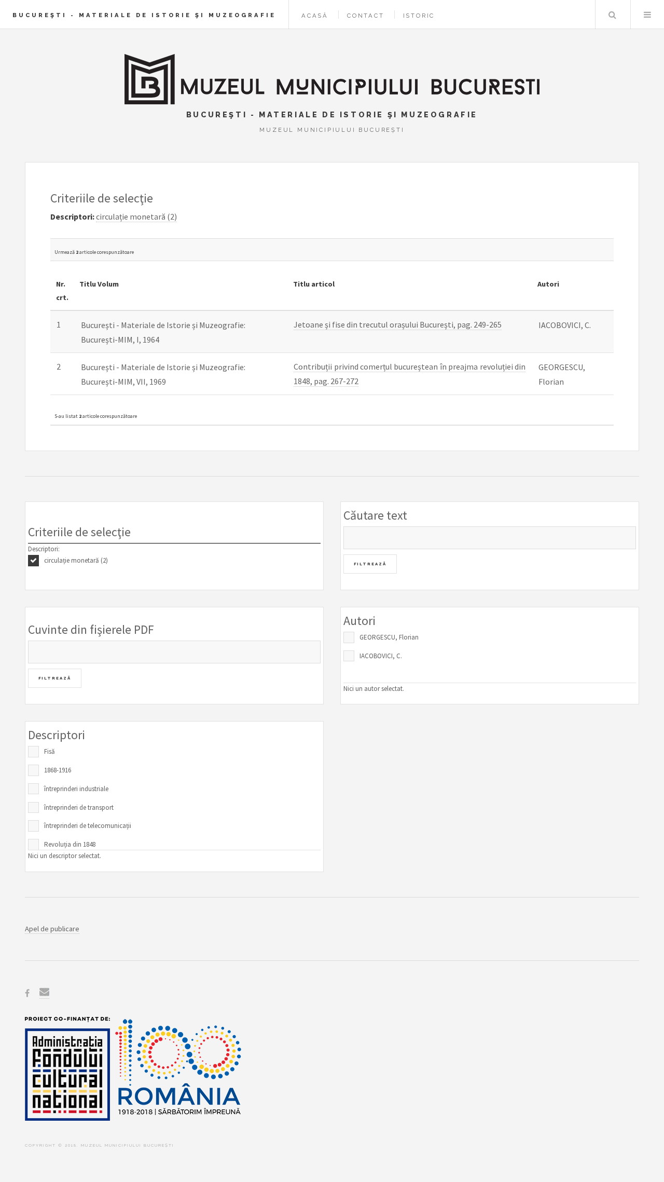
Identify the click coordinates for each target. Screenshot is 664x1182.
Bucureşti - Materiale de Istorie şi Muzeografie (144, 15)
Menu (647, 14)
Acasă (314, 15)
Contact (365, 15)
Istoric (419, 15)
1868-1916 (57, 770)
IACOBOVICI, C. (380, 655)
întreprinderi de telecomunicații (87, 825)
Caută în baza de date (612, 14)
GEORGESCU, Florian (389, 637)
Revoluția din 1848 (69, 844)
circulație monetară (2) (76, 560)
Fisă (49, 751)
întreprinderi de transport (79, 807)
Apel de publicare (52, 928)
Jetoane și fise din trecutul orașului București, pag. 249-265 (398, 324)
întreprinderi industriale (76, 788)
